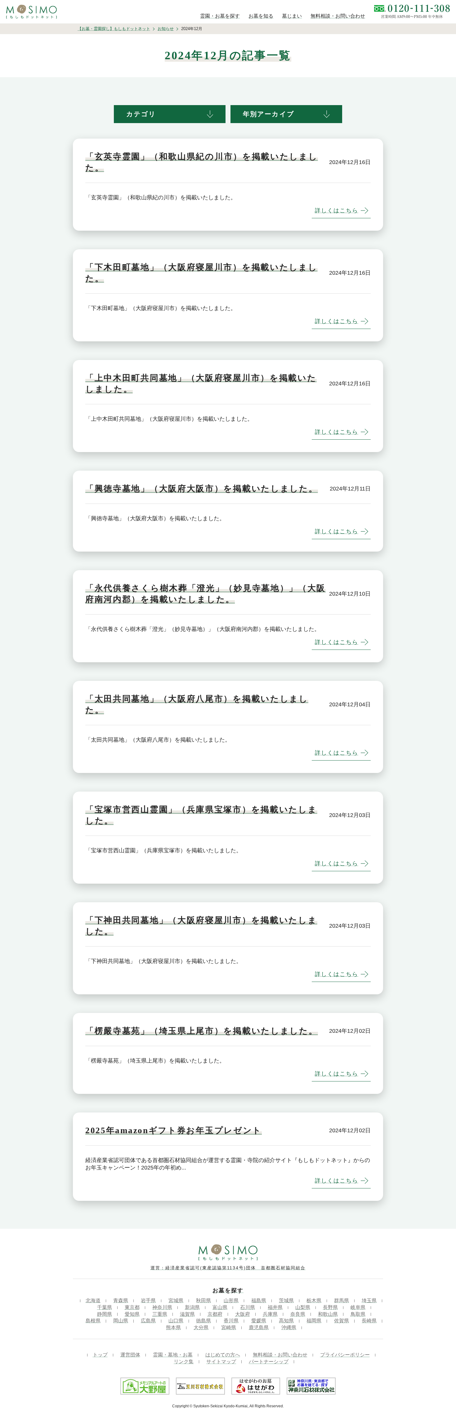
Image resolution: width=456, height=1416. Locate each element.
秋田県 (203, 1300)
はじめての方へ (222, 1354)
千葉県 (104, 1307)
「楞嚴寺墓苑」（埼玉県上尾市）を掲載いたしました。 (201, 1031)
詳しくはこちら (336, 210)
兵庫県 (270, 1314)
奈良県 (297, 1314)
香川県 (231, 1320)
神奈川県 (162, 1307)
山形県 (231, 1300)
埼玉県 (369, 1300)
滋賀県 (187, 1314)
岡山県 (120, 1320)
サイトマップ (221, 1361)
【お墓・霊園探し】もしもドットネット (114, 28)
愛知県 (132, 1314)
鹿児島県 (259, 1327)
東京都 (132, 1307)
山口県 (175, 1320)
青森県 (120, 1300)
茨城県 (286, 1300)
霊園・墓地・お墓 (173, 1354)
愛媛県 (258, 1320)
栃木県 (313, 1300)
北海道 (93, 1300)
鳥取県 (358, 1314)
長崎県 (369, 1320)
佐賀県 (341, 1320)
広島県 (148, 1320)
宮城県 (175, 1300)
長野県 (330, 1307)
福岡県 (313, 1320)
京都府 (215, 1314)
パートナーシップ (268, 1361)
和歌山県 (328, 1314)
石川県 (247, 1307)
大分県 (201, 1327)
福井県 (275, 1307)
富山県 (219, 1307)
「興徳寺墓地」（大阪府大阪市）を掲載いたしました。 (201, 488)
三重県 (159, 1314)
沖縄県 (288, 1327)
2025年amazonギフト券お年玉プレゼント (173, 1130)
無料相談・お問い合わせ (280, 1354)
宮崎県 (228, 1327)
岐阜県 (358, 1307)
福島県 (258, 1300)
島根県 (93, 1320)
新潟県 (192, 1307)
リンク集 (184, 1361)
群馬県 (341, 1300)
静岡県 (104, 1314)
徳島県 (203, 1320)
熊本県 (173, 1327)
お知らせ (166, 28)
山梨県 (302, 1307)
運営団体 (130, 1354)
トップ (100, 1354)
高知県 (286, 1320)
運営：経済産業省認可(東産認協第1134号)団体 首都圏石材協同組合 (228, 1267)
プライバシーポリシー (345, 1354)
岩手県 (148, 1300)
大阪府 (242, 1314)
